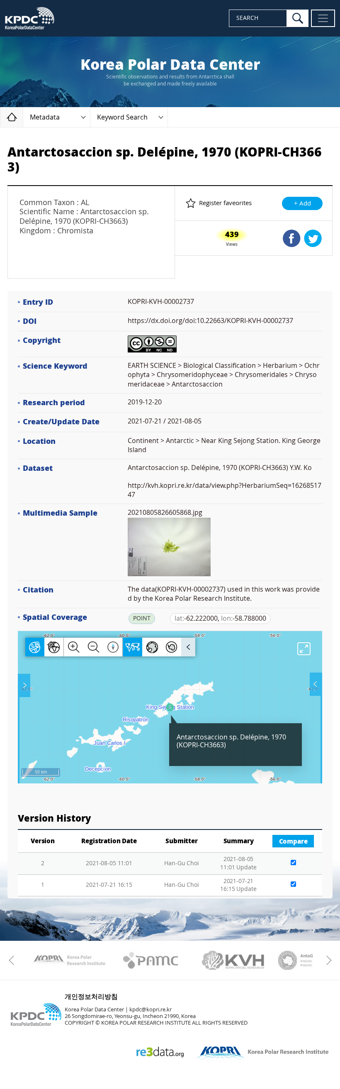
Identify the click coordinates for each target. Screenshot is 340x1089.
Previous (13, 960)
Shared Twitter (313, 238)
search (297, 18)
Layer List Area (315, 684)
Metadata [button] (45, 117)
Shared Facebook (292, 238)
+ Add (302, 203)
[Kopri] (68, 960)
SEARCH (247, 18)
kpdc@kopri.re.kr (150, 1009)
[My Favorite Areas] (24, 685)
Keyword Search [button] (122, 117)
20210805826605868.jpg (165, 512)
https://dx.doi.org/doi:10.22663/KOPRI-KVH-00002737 (210, 321)
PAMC (150, 960)
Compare (293, 841)
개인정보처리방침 (91, 997)
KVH (233, 960)
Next (326, 960)
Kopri (68, 960)
